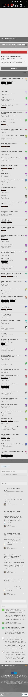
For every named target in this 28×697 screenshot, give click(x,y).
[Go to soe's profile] (26, 273)
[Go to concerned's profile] (26, 434)
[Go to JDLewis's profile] (26, 376)
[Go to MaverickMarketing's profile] (26, 297)
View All (14, 601)
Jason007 (4, 99)
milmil (3, 182)
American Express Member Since (13, 533)
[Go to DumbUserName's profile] (26, 78)
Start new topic (14, 68)
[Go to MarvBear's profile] (5, 504)
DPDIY (3, 413)
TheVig (5, 559)
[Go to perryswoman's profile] (26, 120)
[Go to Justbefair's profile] (26, 363)
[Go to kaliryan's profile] (26, 405)
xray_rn (3, 144)
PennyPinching (5, 138)
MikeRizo (4, 92)
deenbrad (4, 175)
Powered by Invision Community (14, 685)
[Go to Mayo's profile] (26, 281)
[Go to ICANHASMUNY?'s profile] (26, 196)
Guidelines (2, 695)
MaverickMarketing (6, 299)
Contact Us (24, 675)
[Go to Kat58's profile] (3, 623)
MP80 (5, 534)
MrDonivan (4, 342)
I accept (25, 694)
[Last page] (26, 75)
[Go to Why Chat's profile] (3, 628)
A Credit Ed (8, 639)
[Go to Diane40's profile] (26, 398)
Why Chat (8, 628)
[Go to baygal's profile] (26, 235)
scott (3, 197)
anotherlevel (4, 130)
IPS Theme (4, 675)
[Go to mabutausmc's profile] (26, 187)
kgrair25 (3, 268)
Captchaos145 (5, 260)
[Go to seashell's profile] (26, 419)
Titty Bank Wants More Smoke (12, 511)
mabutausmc (4, 189)
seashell (3, 420)
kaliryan (3, 406)
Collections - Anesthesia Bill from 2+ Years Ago (15, 627)
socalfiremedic (5, 370)
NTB (3, 220)
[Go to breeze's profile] (26, 227)
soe (3, 274)
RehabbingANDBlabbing (8, 512)
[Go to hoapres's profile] (26, 411)
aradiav (3, 446)
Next (24, 74)
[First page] (2, 75)
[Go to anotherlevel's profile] (26, 129)
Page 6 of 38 (13, 74)
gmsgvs (3, 160)
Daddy (3, 105)
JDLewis (3, 377)
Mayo (3, 284)
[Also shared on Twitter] (23, 504)
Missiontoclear (5, 334)
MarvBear (8, 505)
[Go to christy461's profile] (26, 427)
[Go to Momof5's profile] (26, 289)
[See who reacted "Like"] (4, 522)
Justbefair (4, 364)
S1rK (3, 228)
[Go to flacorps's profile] (26, 320)
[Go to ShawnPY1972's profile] (3, 610)
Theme (13, 675)
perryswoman (5, 122)
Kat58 (7, 623)
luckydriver (4, 152)
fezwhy (3, 307)
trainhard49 (4, 454)
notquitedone (5, 214)
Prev (4, 74)
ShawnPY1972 (9, 610)
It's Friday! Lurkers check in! (11, 622)
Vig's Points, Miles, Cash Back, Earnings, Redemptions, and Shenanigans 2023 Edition (12, 556)
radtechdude (4, 350)
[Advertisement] (14, 23)
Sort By (24, 72)
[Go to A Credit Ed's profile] (3, 638)
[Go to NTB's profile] (26, 219)
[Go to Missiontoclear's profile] (26, 333)
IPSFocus (9, 675)
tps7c (5, 581)
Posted (19, 610)
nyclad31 (3, 315)
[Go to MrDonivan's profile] (26, 339)
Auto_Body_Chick (5, 429)
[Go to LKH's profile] (26, 349)
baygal (3, 238)
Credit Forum (20, 491)
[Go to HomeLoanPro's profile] (26, 355)
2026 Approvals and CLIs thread (12, 609)
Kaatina (3, 246)
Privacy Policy (18, 675)
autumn (3, 291)
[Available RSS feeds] (26, 665)
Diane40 (3, 399)
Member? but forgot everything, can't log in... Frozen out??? (13, 45)
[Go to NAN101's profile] (26, 259)
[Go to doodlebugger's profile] (26, 136)
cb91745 (3, 358)
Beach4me (4, 166)
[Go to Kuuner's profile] (26, 104)
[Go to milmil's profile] (26, 180)
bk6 (3, 385)
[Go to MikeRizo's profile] (26, 91)
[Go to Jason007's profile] (26, 98)
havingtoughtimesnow (6, 253)
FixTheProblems (7, 491)
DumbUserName (5, 81)
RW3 (3, 437)
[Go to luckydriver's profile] (26, 151)
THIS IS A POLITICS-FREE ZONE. (14, 52)
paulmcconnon (5, 204)
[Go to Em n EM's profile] (26, 306)
